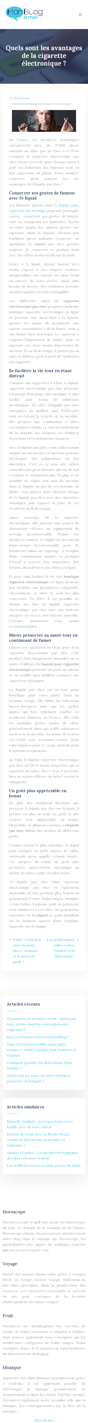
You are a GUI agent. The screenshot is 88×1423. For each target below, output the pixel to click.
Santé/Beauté (22, 98)
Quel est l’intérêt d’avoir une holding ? (38, 1037)
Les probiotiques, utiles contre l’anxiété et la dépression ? (61, 947)
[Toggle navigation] (80, 15)
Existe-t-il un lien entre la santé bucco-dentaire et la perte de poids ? (27, 950)
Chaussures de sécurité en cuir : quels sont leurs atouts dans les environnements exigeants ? (41, 1024)
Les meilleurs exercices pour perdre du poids (44, 1165)
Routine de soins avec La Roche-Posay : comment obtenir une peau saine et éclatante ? (39, 1139)
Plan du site (44, 1420)
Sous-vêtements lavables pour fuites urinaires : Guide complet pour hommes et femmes (41, 1049)
